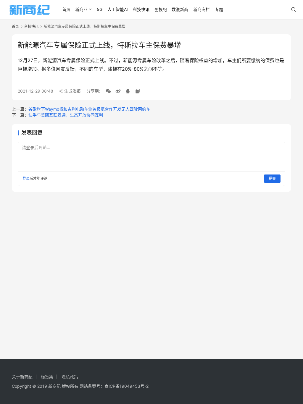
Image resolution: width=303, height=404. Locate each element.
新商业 (81, 9)
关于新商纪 (22, 376)
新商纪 (54, 386)
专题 (219, 9)
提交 (272, 178)
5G (99, 9)
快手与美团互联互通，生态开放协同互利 (65, 114)
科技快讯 (141, 9)
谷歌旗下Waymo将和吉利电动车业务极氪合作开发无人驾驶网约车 (89, 108)
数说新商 (180, 9)
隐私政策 (70, 376)
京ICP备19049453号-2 (126, 386)
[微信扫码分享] (108, 91)
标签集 (47, 376)
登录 (26, 178)
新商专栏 (201, 9)
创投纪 (160, 9)
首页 (66, 9)
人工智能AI (117, 9)
